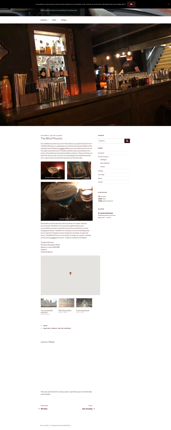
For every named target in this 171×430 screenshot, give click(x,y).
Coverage (101, 174)
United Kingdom (64, 328)
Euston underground (82, 310)
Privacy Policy (44, 425)
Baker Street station (65, 310)
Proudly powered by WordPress (61, 425)
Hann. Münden (105, 163)
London (62, 148)
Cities (54, 20)
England (47, 328)
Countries (44, 20)
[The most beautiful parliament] (49, 302)
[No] (169, 4)
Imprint (100, 182)
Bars (46, 325)
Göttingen (103, 159)
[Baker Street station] (66, 302)
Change (63, 20)
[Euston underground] (84, 302)
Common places (103, 156)
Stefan (59, 135)
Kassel (102, 166)
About (100, 178)
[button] (53, 170)
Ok (131, 4)
